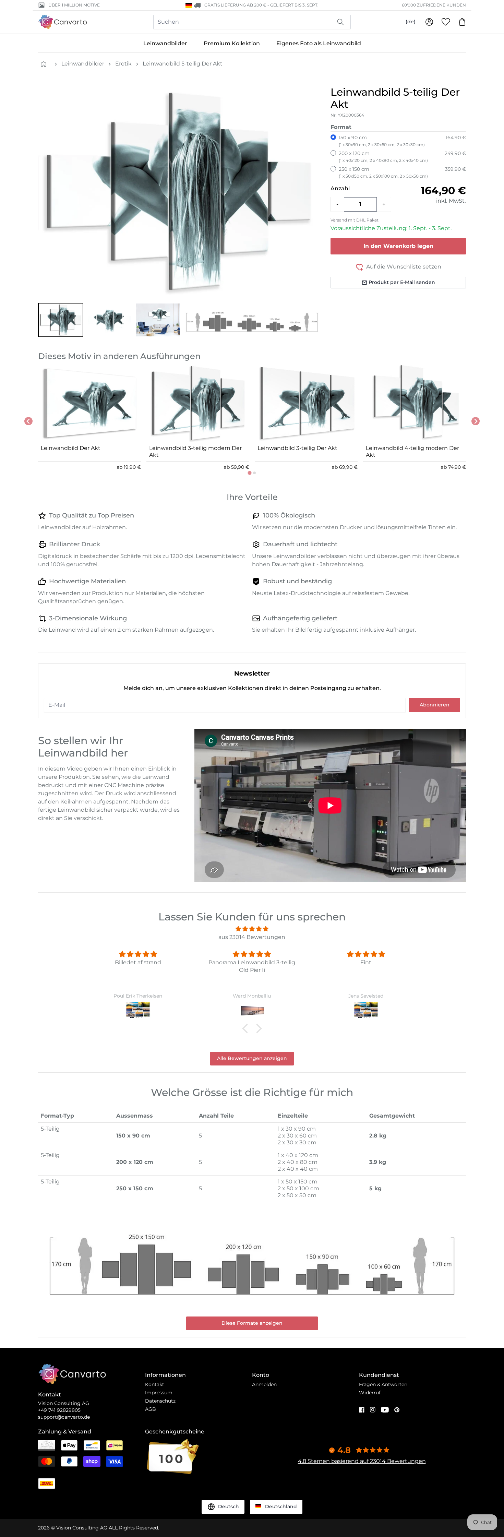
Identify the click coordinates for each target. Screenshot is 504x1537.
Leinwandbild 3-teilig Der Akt (297, 448)
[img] (252, 929)
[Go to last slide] (28, 421)
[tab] (249, 473)
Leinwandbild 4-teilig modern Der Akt (412, 451)
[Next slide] (475, 421)
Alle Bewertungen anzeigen (252, 1058)
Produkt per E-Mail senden (402, 282)
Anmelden (264, 1384)
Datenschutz (160, 1401)
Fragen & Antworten (383, 1384)
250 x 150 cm (383, 172)
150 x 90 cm (382, 140)
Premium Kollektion (232, 43)
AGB (150, 1409)
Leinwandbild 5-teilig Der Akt (183, 63)
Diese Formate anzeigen (252, 1323)
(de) (411, 22)
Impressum (158, 1393)
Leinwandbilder (165, 43)
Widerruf (370, 1393)
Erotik (123, 63)
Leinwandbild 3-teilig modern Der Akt (195, 451)
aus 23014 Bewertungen (251, 937)
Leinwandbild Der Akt (70, 448)
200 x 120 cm (383, 156)
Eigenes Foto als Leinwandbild (318, 43)
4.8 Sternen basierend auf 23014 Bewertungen (362, 1461)
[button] (60, 320)
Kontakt (154, 1384)
